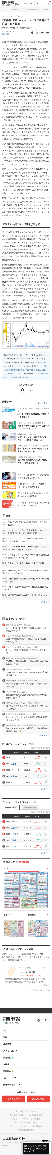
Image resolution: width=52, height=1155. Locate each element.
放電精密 (14, 776)
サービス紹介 (30, 1111)
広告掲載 (13, 1115)
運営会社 (19, 1111)
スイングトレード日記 (30, 9)
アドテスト (15, 846)
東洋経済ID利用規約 (26, 1130)
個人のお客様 (14, 1098)
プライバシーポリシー (21, 1118)
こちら (28, 366)
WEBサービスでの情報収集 (30, 1115)
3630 (30, 232)
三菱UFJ (14, 828)
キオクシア (15, 821)
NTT (12, 782)
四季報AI (7, 1071)
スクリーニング (10, 1050)
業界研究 (7, 1057)
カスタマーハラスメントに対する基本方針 (26, 1126)
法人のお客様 (38, 1098)
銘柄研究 (7, 1044)
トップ (4, 9)
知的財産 (36, 1118)
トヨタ (13, 757)
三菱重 (13, 764)
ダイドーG (15, 770)
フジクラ (14, 834)
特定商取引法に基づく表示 (26, 1122)
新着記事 (14, 9)
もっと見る (42, 403)
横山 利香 (6, 34)
